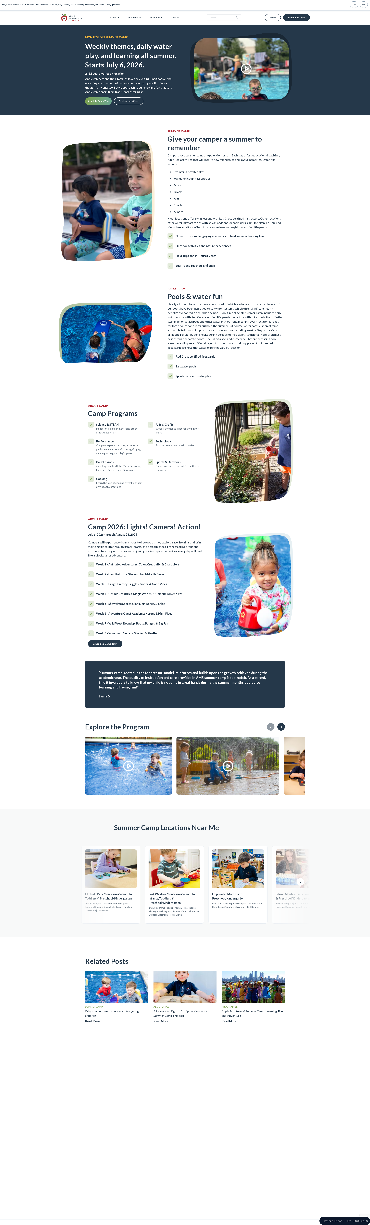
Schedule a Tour (296, 17)
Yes (354, 4)
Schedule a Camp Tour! (105, 643)
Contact (176, 17)
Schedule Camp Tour (98, 101)
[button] (344, 1221)
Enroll (273, 17)
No (363, 4)
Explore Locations (128, 101)
